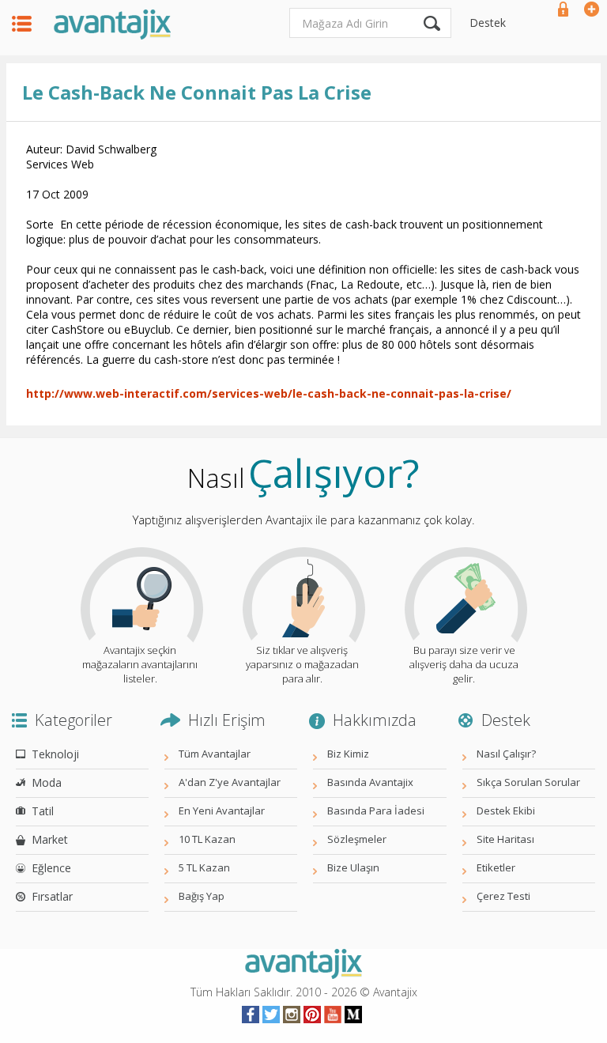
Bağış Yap (201, 896)
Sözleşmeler (356, 839)
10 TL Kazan (207, 839)
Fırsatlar (52, 896)
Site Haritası (505, 839)
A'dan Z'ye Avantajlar (230, 782)
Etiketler (496, 867)
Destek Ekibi (506, 810)
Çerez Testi (503, 896)
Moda (47, 782)
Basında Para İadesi (375, 810)
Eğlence (51, 867)
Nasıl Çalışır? (506, 753)
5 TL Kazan (204, 867)
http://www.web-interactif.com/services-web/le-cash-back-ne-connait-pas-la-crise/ (268, 393)
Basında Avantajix (370, 782)
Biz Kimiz (348, 753)
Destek (487, 22)
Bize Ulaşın (353, 867)
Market (50, 839)
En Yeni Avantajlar (222, 810)
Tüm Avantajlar (215, 753)
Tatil (43, 810)
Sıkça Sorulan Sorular (528, 782)
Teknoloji (55, 753)
